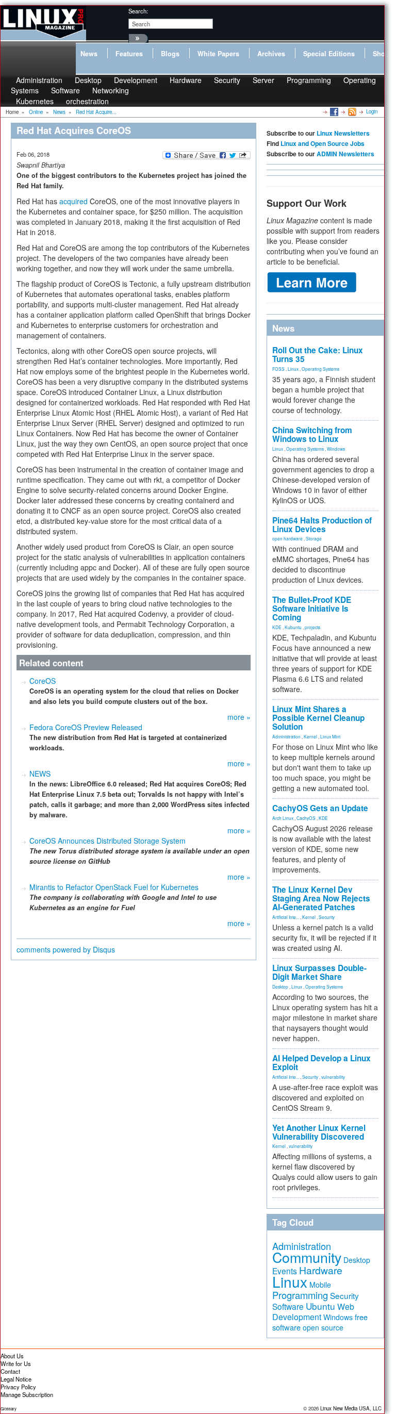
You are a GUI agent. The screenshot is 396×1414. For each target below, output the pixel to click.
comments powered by (65, 949)
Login (371, 111)
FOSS (278, 369)
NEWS (40, 773)
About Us (12, 1356)
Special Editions (329, 53)
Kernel (310, 736)
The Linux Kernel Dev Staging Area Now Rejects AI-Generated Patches (321, 898)
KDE (277, 627)
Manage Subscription (27, 1394)
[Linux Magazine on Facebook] (333, 111)
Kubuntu (293, 627)
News (88, 53)
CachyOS (306, 818)
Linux (293, 369)
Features (129, 53)
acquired (73, 201)
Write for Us (16, 1363)
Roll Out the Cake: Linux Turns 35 (317, 354)
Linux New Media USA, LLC (351, 1408)
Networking (110, 90)
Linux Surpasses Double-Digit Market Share (319, 972)
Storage (314, 538)
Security (227, 80)
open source (323, 1327)
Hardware (186, 80)
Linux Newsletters (343, 133)
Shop (381, 53)
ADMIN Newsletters (345, 153)
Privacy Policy (18, 1387)
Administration (286, 736)
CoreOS (42, 681)
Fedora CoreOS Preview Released (85, 727)
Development (135, 80)
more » (239, 717)
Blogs (170, 53)
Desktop (280, 986)
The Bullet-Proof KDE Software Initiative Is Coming (311, 608)
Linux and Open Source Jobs (322, 143)
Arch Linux (282, 818)
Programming (309, 80)
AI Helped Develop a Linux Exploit (321, 1063)
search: (138, 11)
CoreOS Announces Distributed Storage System (107, 840)
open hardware (287, 538)
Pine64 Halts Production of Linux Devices (322, 525)
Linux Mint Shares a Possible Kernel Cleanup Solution (318, 717)
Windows (336, 449)
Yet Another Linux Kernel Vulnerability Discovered (319, 1132)
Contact (10, 1371)
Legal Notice (16, 1379)
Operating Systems (320, 369)
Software (65, 90)
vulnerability (333, 1077)
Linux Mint (330, 736)
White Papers (218, 53)
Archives (271, 53)
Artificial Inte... (285, 917)
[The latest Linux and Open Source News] (351, 111)
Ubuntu (320, 1306)
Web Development (313, 1312)
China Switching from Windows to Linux (312, 434)
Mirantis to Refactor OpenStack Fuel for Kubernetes (114, 887)
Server (263, 80)
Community (306, 1257)
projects (312, 627)
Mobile (320, 1284)
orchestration (87, 101)
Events (284, 1270)
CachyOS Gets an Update (320, 808)
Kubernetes (35, 101)
